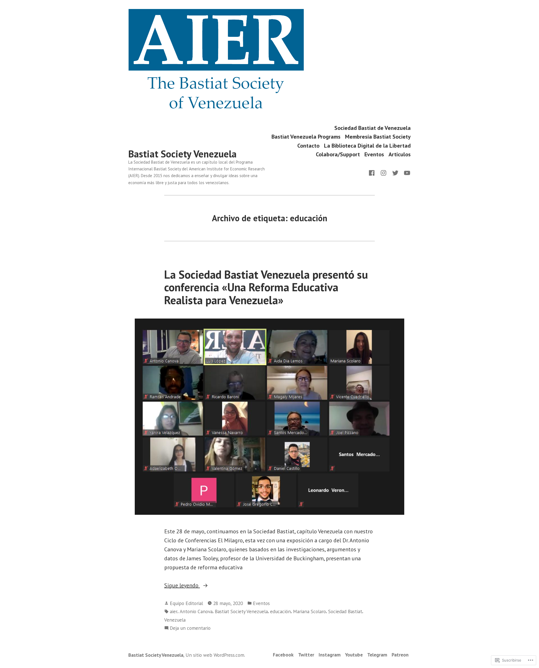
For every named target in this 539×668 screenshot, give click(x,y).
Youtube (354, 654)
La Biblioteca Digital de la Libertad (367, 145)
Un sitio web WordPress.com (215, 655)
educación (280, 611)
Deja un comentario (190, 628)
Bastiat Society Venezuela (182, 153)
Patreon (400, 654)
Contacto (308, 145)
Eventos (374, 154)
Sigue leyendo (182, 585)
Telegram (377, 654)
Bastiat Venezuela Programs (306, 137)
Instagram (330, 654)
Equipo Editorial (186, 603)
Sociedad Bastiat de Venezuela (372, 128)
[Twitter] (395, 172)
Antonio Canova (196, 611)
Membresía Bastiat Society (378, 137)
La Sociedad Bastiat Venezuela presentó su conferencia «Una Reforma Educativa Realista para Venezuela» (266, 287)
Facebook (283, 654)
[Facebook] (373, 172)
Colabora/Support (338, 154)
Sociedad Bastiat (345, 611)
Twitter (306, 654)
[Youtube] (406, 172)
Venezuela (175, 620)
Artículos (400, 154)
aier (173, 611)
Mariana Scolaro (309, 611)
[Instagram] (383, 172)
